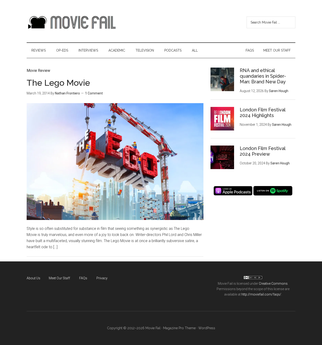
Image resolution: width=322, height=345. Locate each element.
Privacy (101, 278)
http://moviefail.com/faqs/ (261, 294)
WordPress (206, 328)
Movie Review (38, 70)
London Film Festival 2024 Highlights (262, 112)
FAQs (83, 278)
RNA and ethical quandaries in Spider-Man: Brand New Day (263, 76)
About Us (33, 278)
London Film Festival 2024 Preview (262, 151)
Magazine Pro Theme (179, 328)
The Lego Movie (58, 83)
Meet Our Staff (59, 278)
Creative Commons (273, 283)
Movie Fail (71, 22)
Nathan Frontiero (67, 93)
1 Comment (94, 93)
